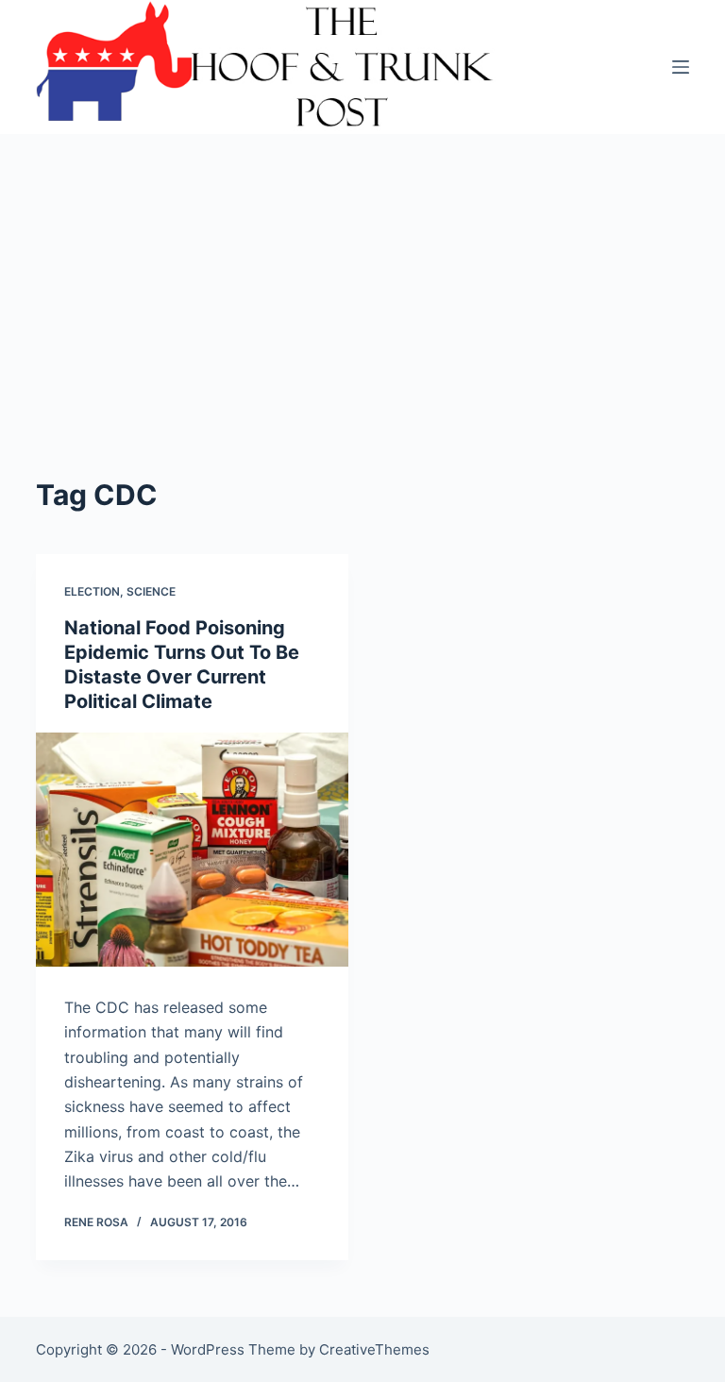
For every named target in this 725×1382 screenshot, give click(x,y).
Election (92, 591)
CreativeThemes (374, 1349)
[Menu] (680, 67)
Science (151, 591)
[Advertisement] (363, 332)
